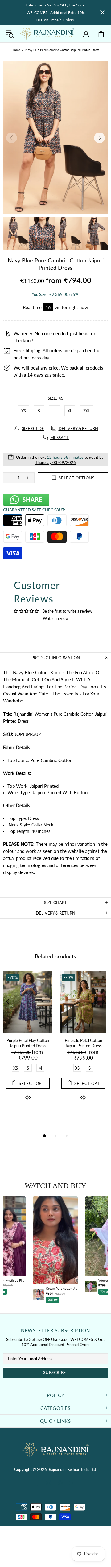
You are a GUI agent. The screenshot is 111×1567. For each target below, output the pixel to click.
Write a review (55, 618)
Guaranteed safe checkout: (34, 509)
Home (16, 50)
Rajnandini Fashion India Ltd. (47, 33)
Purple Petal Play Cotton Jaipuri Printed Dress (27, 1043)
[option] (55, 1249)
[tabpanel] (28, 1043)
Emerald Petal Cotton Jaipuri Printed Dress (83, 1043)
